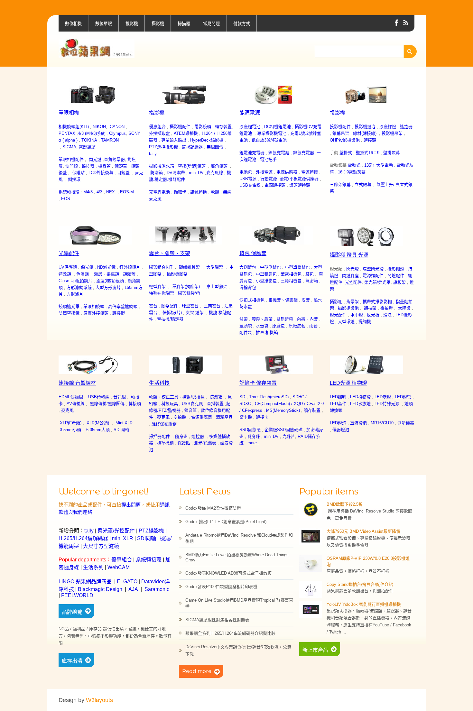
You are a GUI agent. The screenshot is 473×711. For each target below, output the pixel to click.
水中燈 (356, 314)
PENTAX (67, 133)
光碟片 (289, 436)
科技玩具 (169, 403)
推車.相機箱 (267, 332)
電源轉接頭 (274, 185)
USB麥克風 (192, 403)
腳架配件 (169, 305)
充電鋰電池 (159, 191)
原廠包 (278, 325)
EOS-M (127, 191)
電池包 (245, 172)
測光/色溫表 (205, 442)
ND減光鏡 (106, 267)
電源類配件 (373, 275)
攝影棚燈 (395, 268)
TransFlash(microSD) (269, 396)
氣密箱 (311, 280)
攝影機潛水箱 (161, 166)
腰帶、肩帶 (262, 319)
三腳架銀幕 (340, 184)
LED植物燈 (360, 396)
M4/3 (88, 191)
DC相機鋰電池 (277, 126)
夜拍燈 (386, 308)
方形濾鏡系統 (79, 287)
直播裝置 (215, 403)
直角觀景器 (114, 159)
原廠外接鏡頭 (95, 313)
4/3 (99, 191)
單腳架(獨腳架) (186, 286)
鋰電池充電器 (251, 152)
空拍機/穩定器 (170, 319)
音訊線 (119, 396)
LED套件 (338, 403)
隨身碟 (181, 436)
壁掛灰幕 (391, 152)
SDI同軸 (121, 429)
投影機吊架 (392, 133)
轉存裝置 (223, 126)
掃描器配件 (159, 436)
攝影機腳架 (177, 274)
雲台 (153, 305)
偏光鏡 (87, 267)
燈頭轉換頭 (299, 185)
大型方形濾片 (108, 287)
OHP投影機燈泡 (345, 140)
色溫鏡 (82, 274)
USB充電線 (250, 185)
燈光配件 (338, 314)
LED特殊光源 (387, 403)
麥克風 (67, 410)
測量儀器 (405, 422)
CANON (117, 126)
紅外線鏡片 (129, 267)
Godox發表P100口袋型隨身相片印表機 (221, 586)
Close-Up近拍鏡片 (75, 280)
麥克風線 (214, 172)
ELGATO (127, 581)
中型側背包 (270, 267)
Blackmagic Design (100, 589)
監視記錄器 (192, 146)
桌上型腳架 (216, 286)
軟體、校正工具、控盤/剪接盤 (177, 396)
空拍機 (179, 417)
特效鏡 (65, 274)
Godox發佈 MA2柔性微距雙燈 (213, 508)
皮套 (305, 300)
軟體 (215, 191)
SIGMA (69, 146)
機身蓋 (104, 166)
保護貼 (78, 172)
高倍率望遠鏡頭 (122, 306)
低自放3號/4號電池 (269, 140)
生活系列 (93, 567)
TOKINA (89, 140)
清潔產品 (224, 417)
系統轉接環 (69, 191)
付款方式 (241, 23)
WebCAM (118, 567)
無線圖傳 (215, 146)
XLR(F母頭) (70, 422)
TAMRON (110, 140)
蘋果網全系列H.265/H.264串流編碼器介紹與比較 (230, 633)
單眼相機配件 (71, 159)
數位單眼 (103, 23)
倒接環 (74, 179)
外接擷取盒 (159, 133)
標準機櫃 (165, 442)
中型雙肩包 (266, 274)
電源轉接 (309, 172)
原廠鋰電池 (249, 126)
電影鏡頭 (87, 146)
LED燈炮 (338, 422)
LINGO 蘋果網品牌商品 (85, 581)
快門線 (71, 166)
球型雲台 (190, 305)
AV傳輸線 (76, 403)
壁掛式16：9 (367, 152)
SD (242, 396)
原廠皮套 (297, 325)
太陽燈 (404, 308)
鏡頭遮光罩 (69, 306)
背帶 (243, 319)
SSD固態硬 (250, 429)
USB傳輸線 (98, 396)
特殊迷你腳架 (161, 293)
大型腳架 (214, 267)
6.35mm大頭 (98, 429)
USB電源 (247, 178)
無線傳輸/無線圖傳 (107, 403)
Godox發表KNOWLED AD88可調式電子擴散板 (228, 573)
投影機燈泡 (365, 126)
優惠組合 (157, 126)
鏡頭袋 (245, 325)
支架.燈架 (195, 312)
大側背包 (247, 267)
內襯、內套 (307, 319)
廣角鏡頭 (219, 166)
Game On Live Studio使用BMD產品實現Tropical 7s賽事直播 (239, 603)
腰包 (309, 274)
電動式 (354, 165)
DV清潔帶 (176, 172)
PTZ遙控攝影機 (163, 146)
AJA (133, 589)
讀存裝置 (312, 410)
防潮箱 (156, 172)
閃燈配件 (395, 275)
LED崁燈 (383, 396)
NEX (110, 191)
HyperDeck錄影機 (206, 140)
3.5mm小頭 (70, 429)
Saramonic (156, 589)
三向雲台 (212, 305)
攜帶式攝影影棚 (377, 301)
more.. (253, 442)
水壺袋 (262, 325)
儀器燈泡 (340, 429)
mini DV (196, 172)
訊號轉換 (198, 191)
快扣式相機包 (251, 300)
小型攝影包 (266, 280)
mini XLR (122, 538)
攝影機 (158, 23)
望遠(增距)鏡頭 (192, 166)
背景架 (352, 301)
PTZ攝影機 (151, 530)
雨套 (313, 325)
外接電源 (264, 172)
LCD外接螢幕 (100, 172)
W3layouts (99, 700)
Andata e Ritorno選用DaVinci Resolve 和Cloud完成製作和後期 (239, 538)
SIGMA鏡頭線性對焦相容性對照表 (217, 619)
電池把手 (268, 159)
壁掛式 (345, 152)
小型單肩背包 (297, 267)
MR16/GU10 (382, 422)
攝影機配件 (180, 126)
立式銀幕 (363, 184)
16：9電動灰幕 (352, 172)
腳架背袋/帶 (189, 293)
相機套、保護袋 (283, 300)
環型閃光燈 (373, 268)
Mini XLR (124, 422)
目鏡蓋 (123, 172)
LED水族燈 (360, 403)
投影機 (131, 23)
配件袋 (245, 332)
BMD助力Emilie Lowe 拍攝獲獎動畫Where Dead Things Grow (237, 557)
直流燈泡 (358, 422)
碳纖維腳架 (189, 267)
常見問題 (211, 23)
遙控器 (88, 166)
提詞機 (364, 321)
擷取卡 (180, 191)
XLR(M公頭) (98, 422)
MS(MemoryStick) (283, 410)
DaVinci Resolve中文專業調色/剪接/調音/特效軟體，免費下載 (238, 650)
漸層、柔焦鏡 (106, 274)
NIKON (99, 126)
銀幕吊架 (340, 133)
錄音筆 (190, 410)
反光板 (373, 314)
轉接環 (118, 313)
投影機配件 (340, 126)
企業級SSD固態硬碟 (283, 429)
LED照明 (338, 396)
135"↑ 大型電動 (378, 165)
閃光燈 (95, 159)
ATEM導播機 (186, 133)
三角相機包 (291, 280)
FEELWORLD (77, 595)
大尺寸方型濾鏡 (101, 546)
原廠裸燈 (387, 126)
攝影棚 (336, 301)
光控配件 (353, 282)
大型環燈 (346, 321)
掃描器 (184, 23)
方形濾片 (75, 294)
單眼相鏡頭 (93, 306)
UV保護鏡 (68, 267)
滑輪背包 (247, 287)
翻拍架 (370, 308)
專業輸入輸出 (173, 140)
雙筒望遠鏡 (69, 313)
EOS (65, 198)
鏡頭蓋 (121, 166)
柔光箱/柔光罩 (377, 282)
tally (153, 153)
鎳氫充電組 (278, 152)
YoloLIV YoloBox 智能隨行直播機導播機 (364, 604)
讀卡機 (245, 417)
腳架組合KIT (160, 267)
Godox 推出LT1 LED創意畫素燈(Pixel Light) (225, 521)
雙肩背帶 (284, 319)
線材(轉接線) (364, 133)
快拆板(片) (172, 312)
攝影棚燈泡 (348, 308)
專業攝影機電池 (271, 133)
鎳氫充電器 (303, 152)
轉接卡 (262, 417)
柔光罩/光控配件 (116, 530)
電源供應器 (286, 172)
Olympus (117, 133)
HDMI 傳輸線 (71, 396)
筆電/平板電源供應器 (299, 178)
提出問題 (131, 504)
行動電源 (268, 178)
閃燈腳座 (350, 275)
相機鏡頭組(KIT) (74, 126)
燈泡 (387, 314)
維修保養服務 (164, 423)
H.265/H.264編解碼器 (83, 538)
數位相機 (73, 23)
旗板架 (399, 282)
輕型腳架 (157, 286)
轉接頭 (370, 140)
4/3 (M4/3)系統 (91, 133)
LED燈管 (403, 396)
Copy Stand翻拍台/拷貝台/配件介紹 (360, 584)
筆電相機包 (291, 274)
